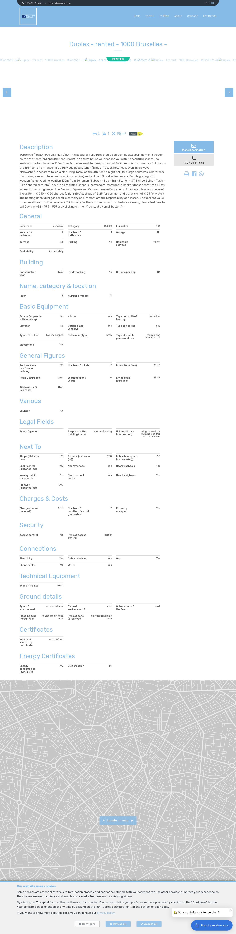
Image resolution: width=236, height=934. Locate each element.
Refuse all (119, 924)
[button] (212, 925)
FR (206, 3)
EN (212, 3)
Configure (89, 924)
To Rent (164, 16)
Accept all (150, 924)
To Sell (149, 16)
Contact (192, 16)
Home (137, 16)
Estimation (209, 16)
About (178, 16)
